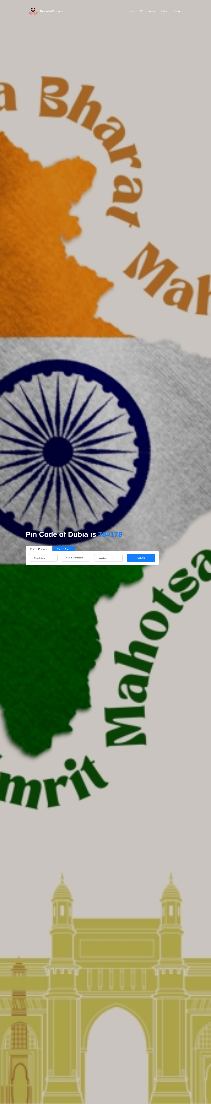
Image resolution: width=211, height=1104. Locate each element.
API (142, 11)
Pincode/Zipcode (51, 11)
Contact (178, 11)
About (152, 11)
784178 (110, 534)
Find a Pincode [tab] (39, 549)
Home (131, 11)
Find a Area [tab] (63, 549)
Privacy (165, 11)
